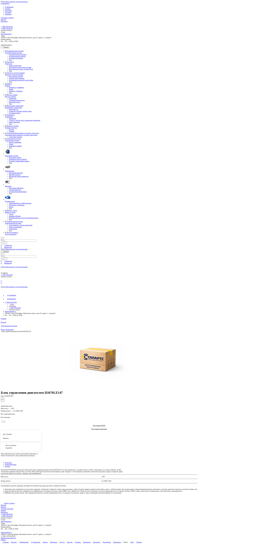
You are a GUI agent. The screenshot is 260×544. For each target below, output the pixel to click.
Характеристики (10, 464)
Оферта (3, 510)
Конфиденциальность (8, 538)
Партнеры (8, 10)
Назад (12, 304)
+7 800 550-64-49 (6, 27)
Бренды (3, 507)
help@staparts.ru (6, 34)
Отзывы (7, 9)
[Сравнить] (2, 400)
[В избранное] (2, 398)
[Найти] (5, 243)
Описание (8, 463)
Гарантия (8, 14)
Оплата (7, 466)
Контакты (4, 512)
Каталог (3, 505)
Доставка (8, 12)
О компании (9, 7)
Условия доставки (7, 509)
